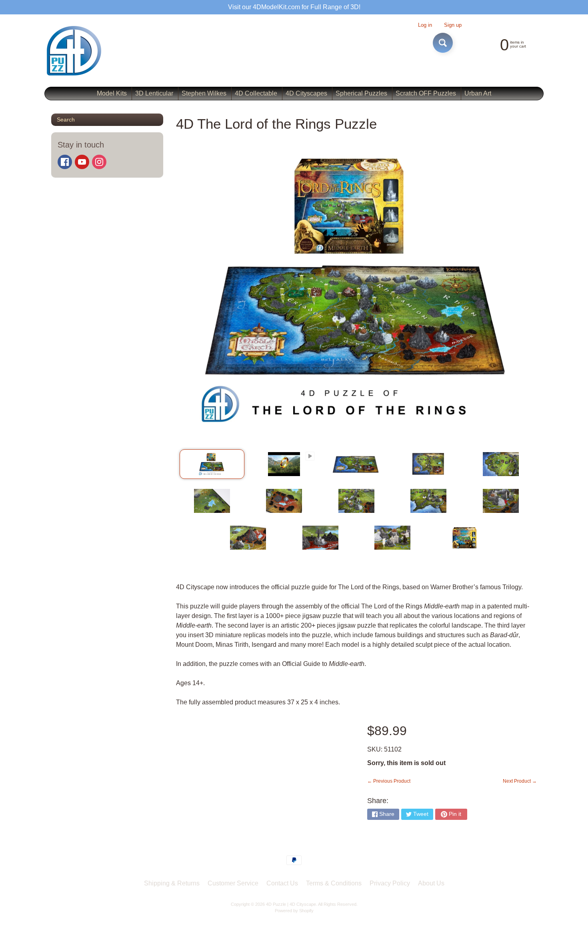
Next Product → (520, 781)
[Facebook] (65, 162)
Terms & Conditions (334, 883)
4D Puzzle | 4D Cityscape (291, 904)
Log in (425, 25)
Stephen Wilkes (204, 93)
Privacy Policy (390, 883)
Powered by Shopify (294, 910)
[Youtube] (82, 162)
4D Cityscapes (306, 93)
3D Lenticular (154, 93)
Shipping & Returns (172, 883)
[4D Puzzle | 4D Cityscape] (74, 50)
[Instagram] (99, 162)
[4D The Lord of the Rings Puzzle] (212, 464)
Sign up (453, 25)
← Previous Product (388, 781)
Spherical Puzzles (361, 93)
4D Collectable (256, 93)
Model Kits (112, 93)
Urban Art (477, 93)
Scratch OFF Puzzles (426, 93)
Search (66, 119)
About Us (431, 883)
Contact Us (282, 883)
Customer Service (233, 883)
